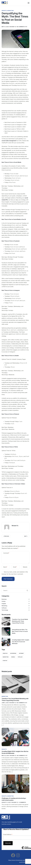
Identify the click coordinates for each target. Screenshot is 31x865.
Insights (4, 10)
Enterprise (13, 653)
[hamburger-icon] (28, 3)
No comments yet (22, 26)
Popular (20, 657)
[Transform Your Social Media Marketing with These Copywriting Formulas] (15, 684)
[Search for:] (15, 590)
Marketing (10, 10)
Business (4, 599)
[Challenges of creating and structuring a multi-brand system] (15, 783)
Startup (5, 660)
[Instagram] (18, 855)
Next (25, 536)
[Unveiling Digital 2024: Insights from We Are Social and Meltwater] (15, 737)
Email (15, 567)
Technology (5, 610)
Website (25, 567)
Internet (21, 653)
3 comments (22, 802)
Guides (3, 601)
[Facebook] (13, 855)
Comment (6, 553)
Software (4, 608)
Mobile (13, 657)
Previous (6, 536)
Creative (5, 653)
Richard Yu (12, 26)
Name (5, 567)
